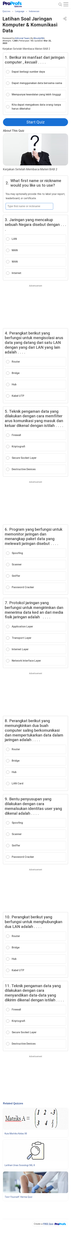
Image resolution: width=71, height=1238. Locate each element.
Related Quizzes (13, 1103)
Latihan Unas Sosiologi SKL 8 (20, 1165)
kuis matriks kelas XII (16, 1133)
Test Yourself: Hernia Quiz (18, 1197)
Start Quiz (35, 122)
